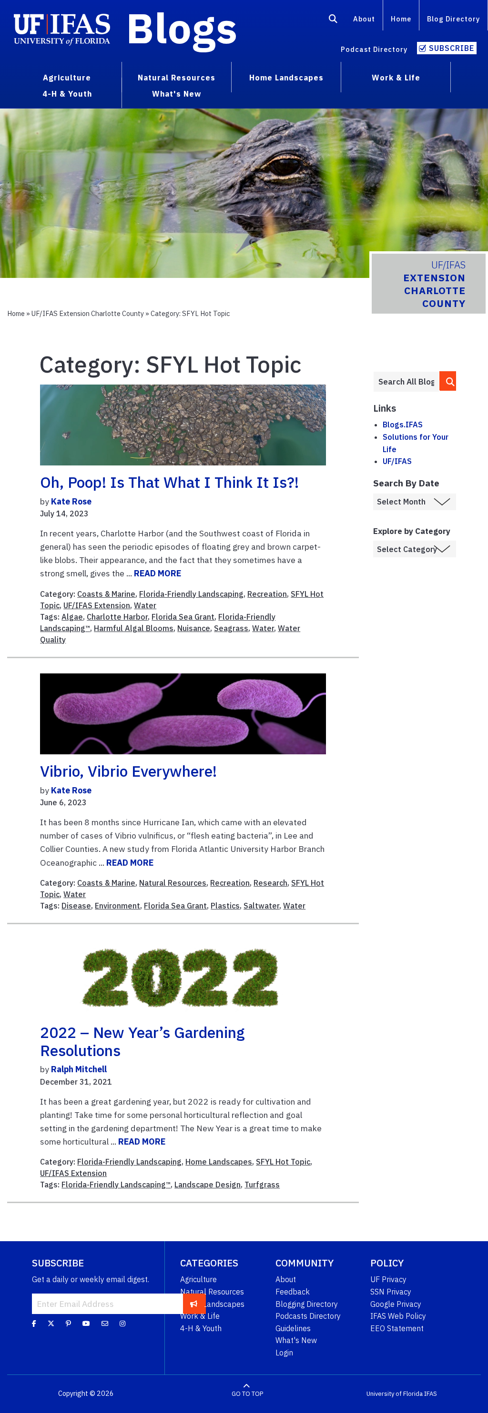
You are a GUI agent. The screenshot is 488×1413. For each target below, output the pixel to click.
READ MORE (157, 573)
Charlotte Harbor (117, 617)
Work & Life (200, 1316)
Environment (117, 905)
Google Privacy (395, 1304)
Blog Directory (453, 18)
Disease (76, 905)
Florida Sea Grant (183, 617)
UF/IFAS (397, 461)
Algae (72, 617)
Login (284, 1352)
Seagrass (231, 628)
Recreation (267, 594)
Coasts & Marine (106, 594)
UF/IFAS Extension (96, 605)
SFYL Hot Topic (283, 1161)
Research (270, 883)
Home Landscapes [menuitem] (286, 77)
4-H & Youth (201, 1328)
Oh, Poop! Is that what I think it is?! (169, 482)
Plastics (225, 905)
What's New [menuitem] (176, 94)
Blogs (182, 27)
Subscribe (451, 48)
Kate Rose (71, 501)
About (364, 18)
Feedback (292, 1291)
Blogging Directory (306, 1304)
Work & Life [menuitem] (396, 77)
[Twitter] (51, 1323)
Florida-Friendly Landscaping (191, 594)
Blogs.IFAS (403, 424)
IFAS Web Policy (398, 1316)
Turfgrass (262, 1184)
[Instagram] (122, 1323)
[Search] (333, 20)
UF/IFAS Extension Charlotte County (87, 313)
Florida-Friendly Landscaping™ (116, 1184)
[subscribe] (193, 1304)
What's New (296, 1340)
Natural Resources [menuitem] (176, 77)
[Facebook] (34, 1323)
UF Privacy (388, 1279)
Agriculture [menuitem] (67, 77)
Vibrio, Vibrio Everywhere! (128, 771)
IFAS (430, 1394)
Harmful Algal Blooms (133, 628)
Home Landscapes (218, 1161)
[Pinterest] (68, 1323)
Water (145, 605)
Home (401, 18)
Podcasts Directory (308, 1316)
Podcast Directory (374, 49)
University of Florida (394, 1394)
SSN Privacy (390, 1291)
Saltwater (261, 905)
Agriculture (198, 1279)
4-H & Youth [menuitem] (67, 94)
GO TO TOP (247, 1394)
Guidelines (293, 1328)
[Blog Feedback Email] (105, 1323)
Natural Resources (172, 883)
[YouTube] (86, 1323)
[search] (448, 381)
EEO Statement (397, 1328)
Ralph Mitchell (79, 1069)
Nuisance (193, 628)
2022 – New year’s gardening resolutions (142, 1041)
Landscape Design (207, 1184)
